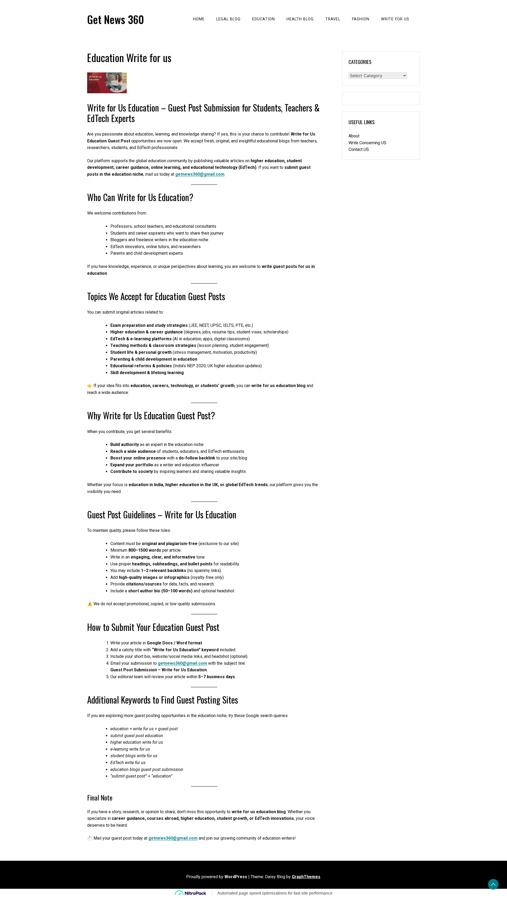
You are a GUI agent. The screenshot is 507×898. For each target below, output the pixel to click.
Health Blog (300, 19)
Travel (332, 19)
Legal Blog (228, 19)
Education (263, 19)
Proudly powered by (216, 876)
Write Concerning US (367, 142)
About (354, 135)
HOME (199, 19)
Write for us (395, 19)
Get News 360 (115, 19)
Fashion (360, 19)
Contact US (359, 149)
